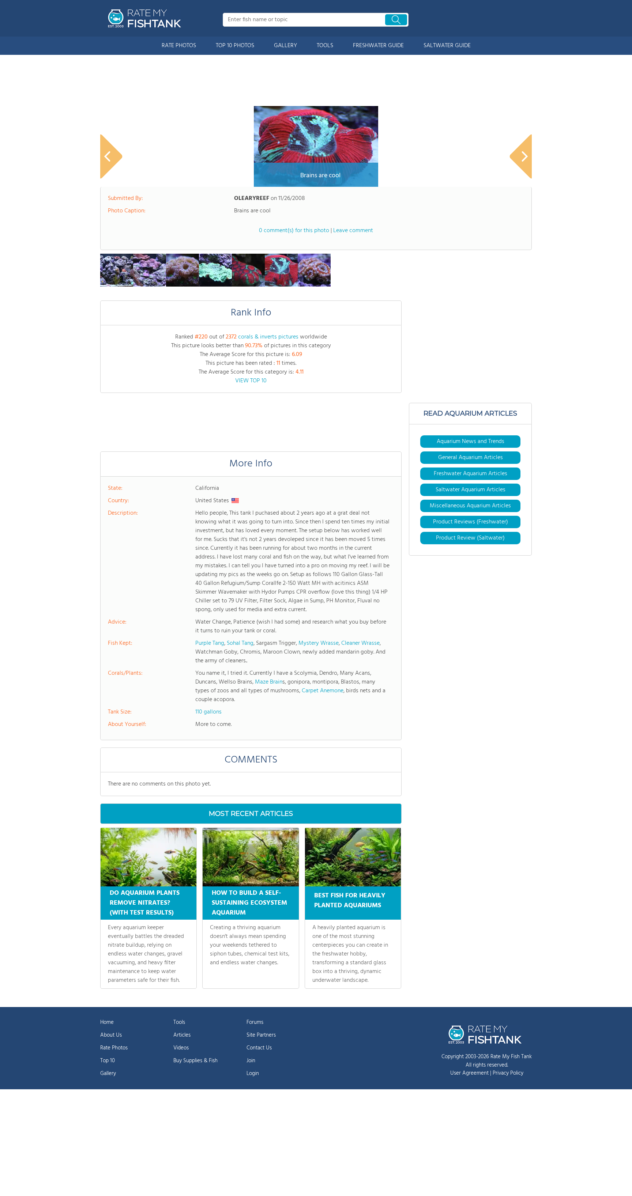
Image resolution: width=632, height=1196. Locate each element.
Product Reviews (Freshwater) (470, 522)
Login (253, 1073)
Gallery (108, 1073)
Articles (182, 1035)
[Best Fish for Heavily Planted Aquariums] (353, 857)
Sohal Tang (240, 643)
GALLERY (285, 45)
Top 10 (107, 1060)
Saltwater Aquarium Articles (470, 490)
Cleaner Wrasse (360, 643)
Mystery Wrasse (318, 643)
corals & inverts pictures (268, 337)
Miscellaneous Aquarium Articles (470, 506)
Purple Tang (209, 643)
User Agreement (469, 1073)
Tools (179, 1022)
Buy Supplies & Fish (195, 1060)
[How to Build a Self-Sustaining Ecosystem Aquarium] (250, 857)
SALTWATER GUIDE (447, 45)
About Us (111, 1035)
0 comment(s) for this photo (294, 230)
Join (251, 1060)
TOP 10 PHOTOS (235, 45)
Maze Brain (268, 682)
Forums (255, 1022)
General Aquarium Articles (470, 457)
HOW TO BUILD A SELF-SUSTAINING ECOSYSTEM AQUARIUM (249, 903)
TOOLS (325, 45)
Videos (181, 1048)
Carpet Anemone (322, 691)
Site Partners (261, 1035)
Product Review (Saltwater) (470, 538)
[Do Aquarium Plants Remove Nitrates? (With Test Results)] (148, 857)
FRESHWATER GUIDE (378, 45)
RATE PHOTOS (179, 45)
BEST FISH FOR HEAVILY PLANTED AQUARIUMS (349, 901)
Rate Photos (114, 1048)
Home (107, 1022)
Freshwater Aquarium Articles (470, 473)
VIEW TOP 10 (251, 381)
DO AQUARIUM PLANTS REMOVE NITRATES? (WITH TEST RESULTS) (145, 903)
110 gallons (208, 712)
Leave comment (353, 230)
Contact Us (259, 1048)
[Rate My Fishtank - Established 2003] (146, 18)
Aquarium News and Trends (470, 441)
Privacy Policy (508, 1073)
